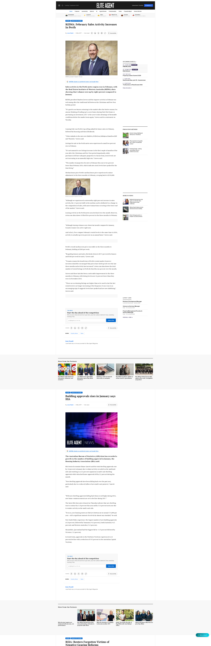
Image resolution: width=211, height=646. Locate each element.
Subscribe (111, 320)
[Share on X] (98, 33)
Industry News (77, 20)
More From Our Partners (67, 361)
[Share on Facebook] (91, 33)
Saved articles (138, 11)
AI (96, 11)
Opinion (92, 11)
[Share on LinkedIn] (95, 33)
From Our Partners (130, 129)
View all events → (127, 88)
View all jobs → (128, 317)
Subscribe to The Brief (137, 5)
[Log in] (59, 5)
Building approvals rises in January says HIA (90, 397)
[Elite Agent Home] (105, 5)
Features (77, 11)
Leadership (85, 11)
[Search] (62, 5)
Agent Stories (102, 11)
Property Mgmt (128, 11)
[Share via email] (101, 33)
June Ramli (70, 33)
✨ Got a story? (202, 635)
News (70, 11)
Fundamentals (112, 11)
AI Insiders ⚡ (148, 5)
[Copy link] (105, 33)
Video (120, 11)
